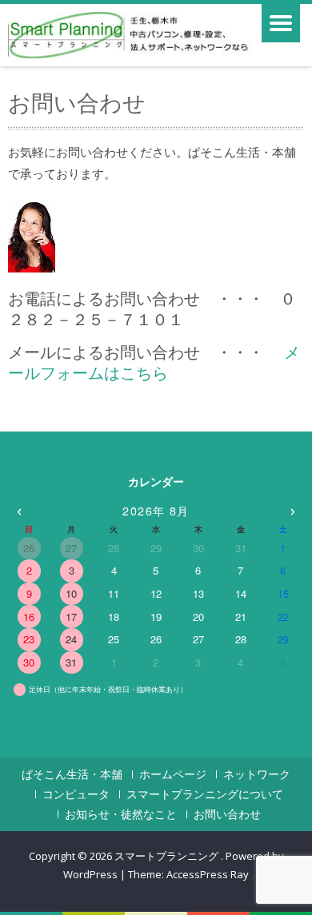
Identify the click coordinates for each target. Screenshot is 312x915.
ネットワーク (256, 774)
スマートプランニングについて (204, 794)
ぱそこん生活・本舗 (72, 774)
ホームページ (172, 774)
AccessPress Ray (207, 874)
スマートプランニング (167, 856)
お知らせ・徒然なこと (121, 814)
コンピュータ (76, 794)
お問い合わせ (227, 814)
